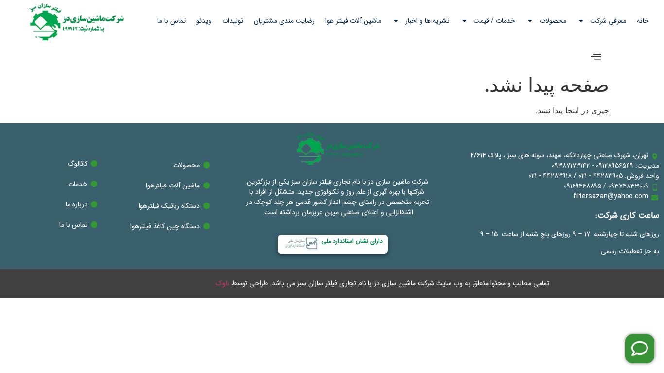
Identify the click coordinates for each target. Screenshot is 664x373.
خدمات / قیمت (494, 21)
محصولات (553, 21)
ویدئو (203, 21)
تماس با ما (171, 21)
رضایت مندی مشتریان (284, 21)
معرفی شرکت (608, 21)
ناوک (222, 283)
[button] (596, 57)
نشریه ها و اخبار (427, 21)
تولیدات (232, 21)
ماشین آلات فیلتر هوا (353, 21)
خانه (643, 21)
